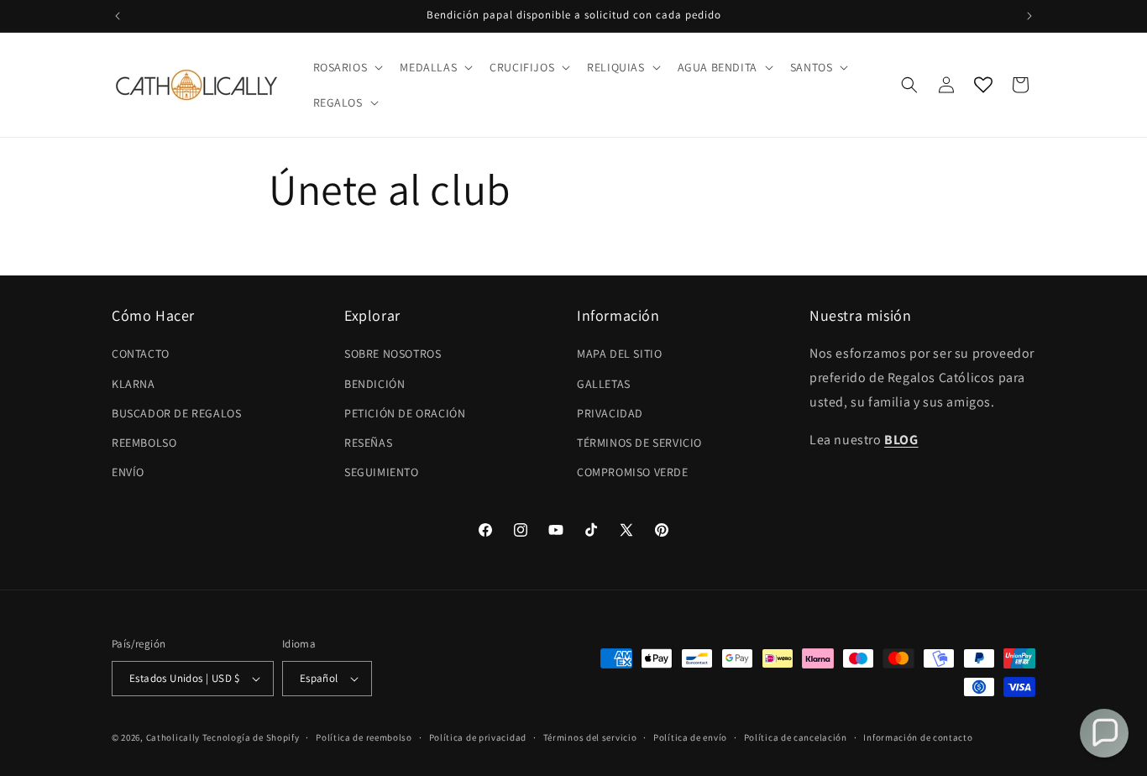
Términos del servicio (590, 737)
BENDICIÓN (374, 383)
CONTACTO (141, 353)
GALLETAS (604, 383)
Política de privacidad (477, 737)
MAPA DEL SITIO (619, 353)
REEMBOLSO (144, 442)
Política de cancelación (795, 737)
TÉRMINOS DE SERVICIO (639, 442)
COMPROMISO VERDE (633, 472)
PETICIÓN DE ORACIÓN (404, 413)
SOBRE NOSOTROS (392, 353)
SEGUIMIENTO (381, 472)
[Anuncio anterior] (117, 16)
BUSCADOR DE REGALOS (176, 413)
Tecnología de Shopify (251, 737)
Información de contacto (917, 737)
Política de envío (690, 737)
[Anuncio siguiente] (1029, 16)
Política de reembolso (364, 737)
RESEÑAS (368, 442)
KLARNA (133, 383)
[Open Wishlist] (983, 84)
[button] (346, 67)
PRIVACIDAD (610, 413)
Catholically (173, 737)
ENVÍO (128, 472)
